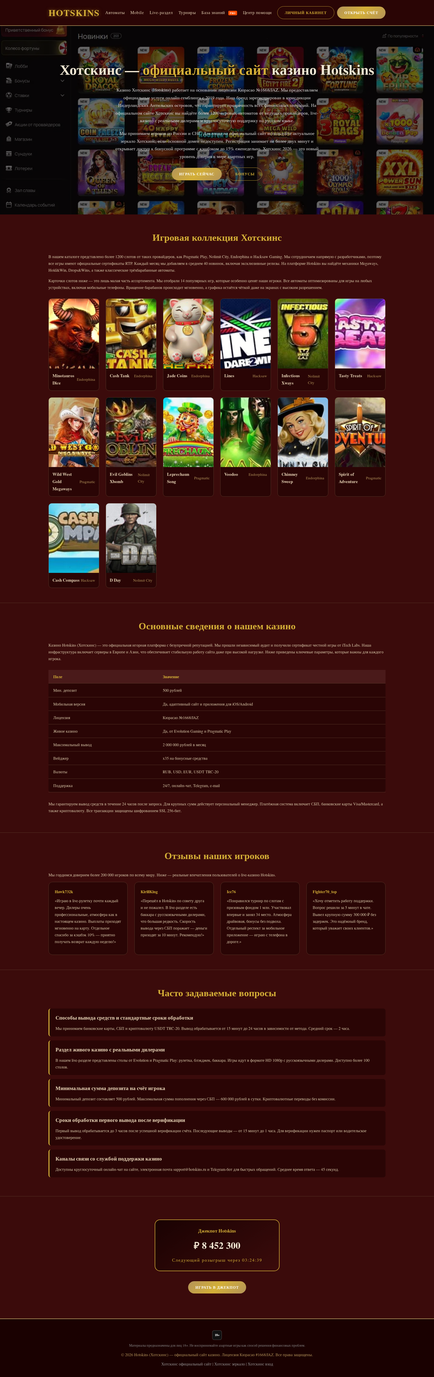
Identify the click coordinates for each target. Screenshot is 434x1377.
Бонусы (245, 174)
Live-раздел (161, 12)
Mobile (137, 12)
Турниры (187, 12)
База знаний (218, 12)
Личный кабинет (306, 12)
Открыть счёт (361, 12)
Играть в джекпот (217, 1287)
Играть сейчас (196, 174)
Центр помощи (257, 12)
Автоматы (115, 12)
